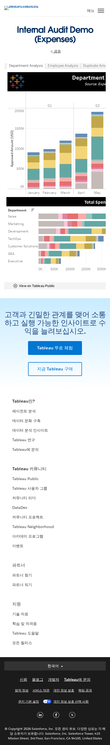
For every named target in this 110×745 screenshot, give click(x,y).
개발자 (53, 679)
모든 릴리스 (22, 642)
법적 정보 (22, 690)
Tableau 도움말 (25, 633)
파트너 (18, 565)
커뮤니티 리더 (24, 498)
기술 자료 (20, 614)
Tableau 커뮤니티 (29, 469)
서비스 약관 (41, 690)
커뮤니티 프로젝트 (27, 517)
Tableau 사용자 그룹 (29, 488)
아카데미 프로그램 (27, 536)
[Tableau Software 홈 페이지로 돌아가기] (23, 6)
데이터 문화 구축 (26, 420)
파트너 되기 (22, 584)
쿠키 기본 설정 (28, 701)
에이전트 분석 (24, 411)
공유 (57, 51)
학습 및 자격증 (24, 623)
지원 (16, 604)
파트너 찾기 (22, 575)
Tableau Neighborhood (33, 526)
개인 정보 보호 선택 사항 (71, 701)
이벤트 (17, 545)
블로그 (37, 679)
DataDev (19, 507)
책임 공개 (85, 690)
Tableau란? (23, 401)
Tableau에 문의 (25, 449)
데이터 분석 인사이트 (30, 430)
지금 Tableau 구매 (55, 369)
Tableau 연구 (23, 439)
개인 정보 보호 (63, 690)
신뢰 (23, 679)
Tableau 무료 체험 (55, 348)
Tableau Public (25, 478)
